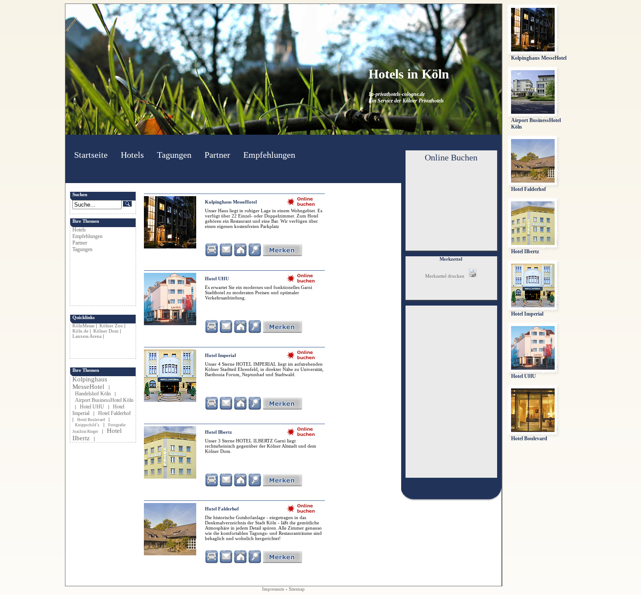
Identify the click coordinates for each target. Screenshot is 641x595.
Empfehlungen (269, 155)
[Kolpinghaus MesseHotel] (170, 247)
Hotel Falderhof (114, 413)
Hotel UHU (92, 407)
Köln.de (80, 330)
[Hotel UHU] (170, 323)
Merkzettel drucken (446, 276)
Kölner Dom (106, 330)
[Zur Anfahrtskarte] (211, 255)
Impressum (273, 589)
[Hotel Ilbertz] (170, 477)
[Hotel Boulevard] (533, 430)
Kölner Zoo (111, 325)
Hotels (132, 155)
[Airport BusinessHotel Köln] (533, 112)
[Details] (254, 255)
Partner (217, 155)
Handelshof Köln (93, 394)
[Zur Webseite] (240, 255)
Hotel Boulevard (91, 420)
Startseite (91, 155)
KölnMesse (83, 325)
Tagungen (174, 155)
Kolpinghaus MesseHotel (89, 383)
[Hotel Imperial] (170, 400)
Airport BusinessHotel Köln (104, 400)
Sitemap (297, 589)
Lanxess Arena (87, 336)
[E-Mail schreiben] (225, 255)
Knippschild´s (87, 425)
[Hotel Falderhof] (170, 554)
